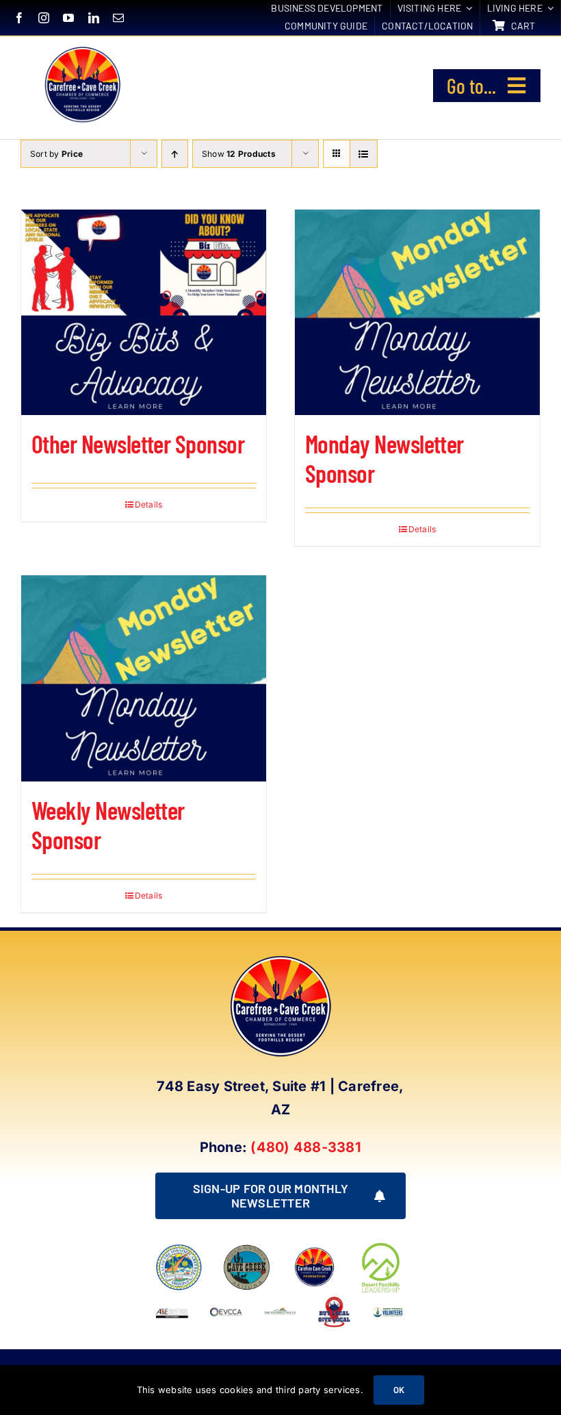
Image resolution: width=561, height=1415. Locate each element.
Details (149, 504)
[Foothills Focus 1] (280, 1312)
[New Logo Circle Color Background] (82, 48)
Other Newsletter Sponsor (137, 443)
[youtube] (68, 17)
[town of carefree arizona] (179, 1249)
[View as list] (363, 153)
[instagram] (43, 17)
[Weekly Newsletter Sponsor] (143, 678)
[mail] (118, 17)
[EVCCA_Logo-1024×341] (226, 1300)
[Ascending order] (174, 154)
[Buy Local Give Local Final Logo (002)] (334, 1300)
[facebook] (19, 17)
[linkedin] (93, 17)
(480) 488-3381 (305, 1147)
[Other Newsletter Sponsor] (143, 312)
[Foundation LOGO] (314, 1249)
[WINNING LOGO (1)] (388, 1309)
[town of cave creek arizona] (246, 1249)
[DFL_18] (382, 1245)
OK (398, 1389)
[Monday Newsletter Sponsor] (417, 312)
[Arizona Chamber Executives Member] (172, 1300)
